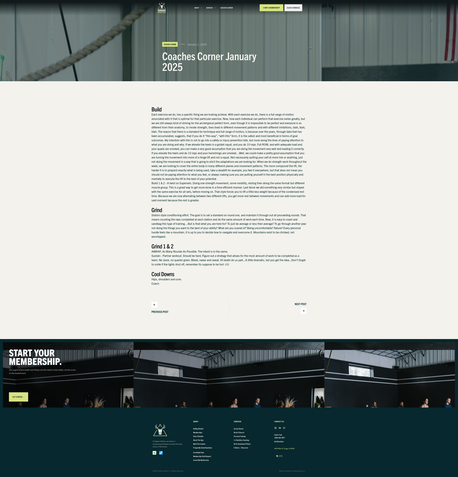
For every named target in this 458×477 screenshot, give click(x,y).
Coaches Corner (170, 44)
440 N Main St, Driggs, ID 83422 (284, 448)
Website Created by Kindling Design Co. (292, 471)
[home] (162, 7)
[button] (198, 8)
